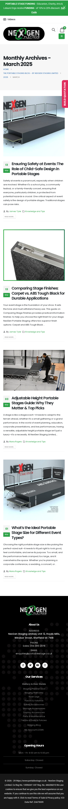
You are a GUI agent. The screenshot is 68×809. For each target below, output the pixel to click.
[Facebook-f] (23, 665)
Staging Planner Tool (34, 688)
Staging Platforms (34, 692)
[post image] (34, 126)
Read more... (9, 217)
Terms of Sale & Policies (34, 720)
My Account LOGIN (34, 729)
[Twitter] (30, 665)
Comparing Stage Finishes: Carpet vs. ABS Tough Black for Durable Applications (38, 293)
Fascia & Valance (34, 700)
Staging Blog (34, 725)
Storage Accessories (34, 708)
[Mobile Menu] (62, 36)
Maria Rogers (15, 441)
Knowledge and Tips (35, 211)
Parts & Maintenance (34, 716)
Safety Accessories (34, 704)
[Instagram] (45, 665)
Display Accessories (34, 712)
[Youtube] (37, 665)
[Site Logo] (24, 34)
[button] (53, 30)
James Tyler (15, 211)
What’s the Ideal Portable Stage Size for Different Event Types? (36, 532)
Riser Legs (34, 696)
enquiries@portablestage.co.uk (34, 653)
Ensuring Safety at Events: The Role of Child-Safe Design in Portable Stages (37, 168)
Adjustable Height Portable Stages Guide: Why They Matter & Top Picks (35, 403)
